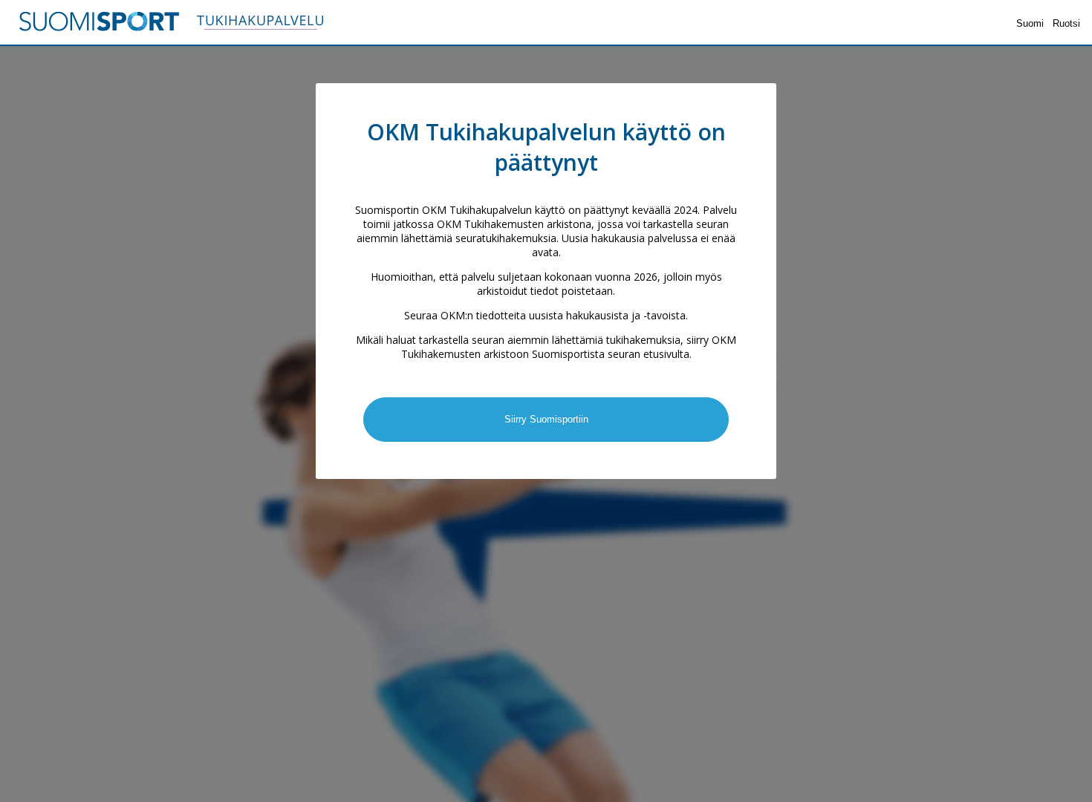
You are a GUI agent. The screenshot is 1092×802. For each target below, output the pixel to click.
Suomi (1030, 23)
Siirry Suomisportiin (546, 419)
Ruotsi (1066, 23)
